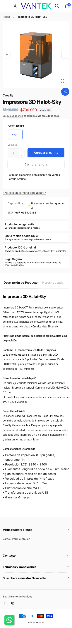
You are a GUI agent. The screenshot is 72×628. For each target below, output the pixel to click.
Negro (15, 134)
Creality (8, 95)
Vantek (39, 622)
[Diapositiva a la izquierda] (7, 54)
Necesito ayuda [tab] (52, 282)
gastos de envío (15, 115)
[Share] (65, 92)
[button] (5, 6)
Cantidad (12, 145)
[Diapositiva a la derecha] (65, 54)
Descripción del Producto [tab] (21, 282)
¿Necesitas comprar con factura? (24, 192)
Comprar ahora (36, 164)
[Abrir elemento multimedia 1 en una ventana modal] (36, 54)
